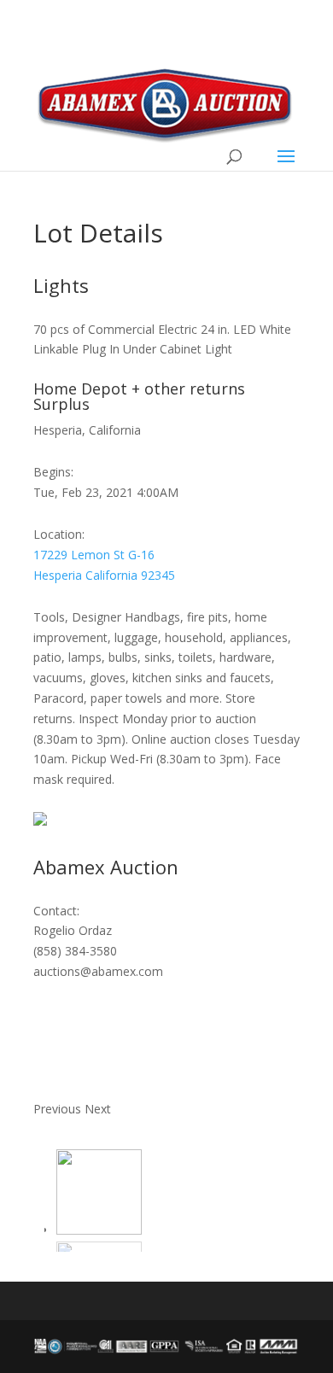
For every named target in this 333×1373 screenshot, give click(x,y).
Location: (59, 534)
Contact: (56, 911)
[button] (59, 1109)
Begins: (53, 472)
